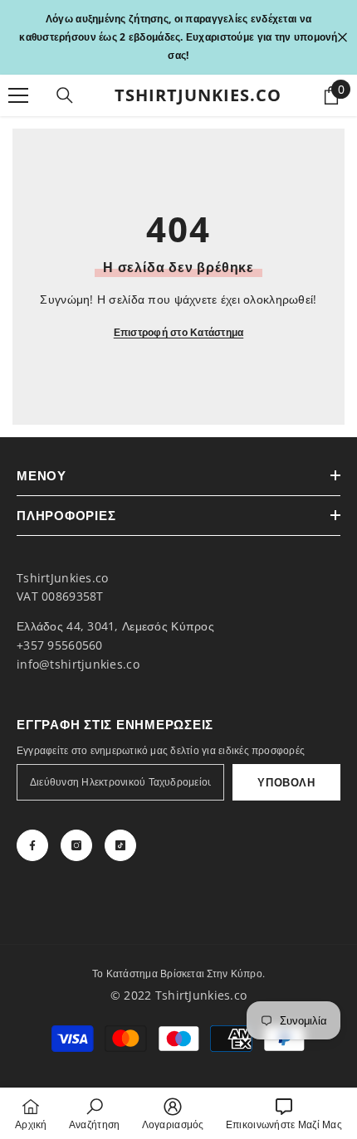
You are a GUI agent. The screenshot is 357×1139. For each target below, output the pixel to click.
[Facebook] (32, 845)
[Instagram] (76, 845)
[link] (94, 1113)
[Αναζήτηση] (65, 95)
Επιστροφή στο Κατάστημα (179, 332)
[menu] (18, 95)
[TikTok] (120, 845)
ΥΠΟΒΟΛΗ (286, 782)
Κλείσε (342, 38)
